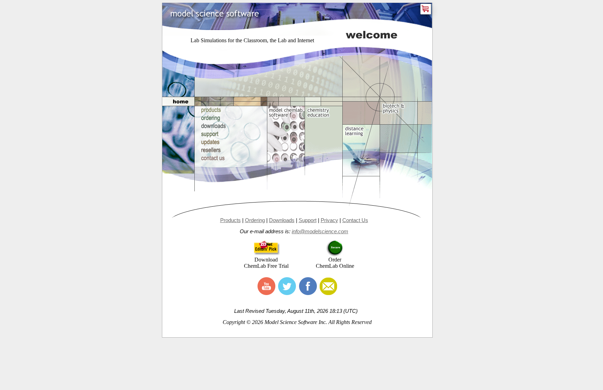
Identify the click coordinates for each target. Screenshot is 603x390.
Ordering (255, 220)
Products (230, 220)
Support (308, 220)
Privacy (329, 220)
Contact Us (355, 220)
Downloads (282, 220)
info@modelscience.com (320, 231)
